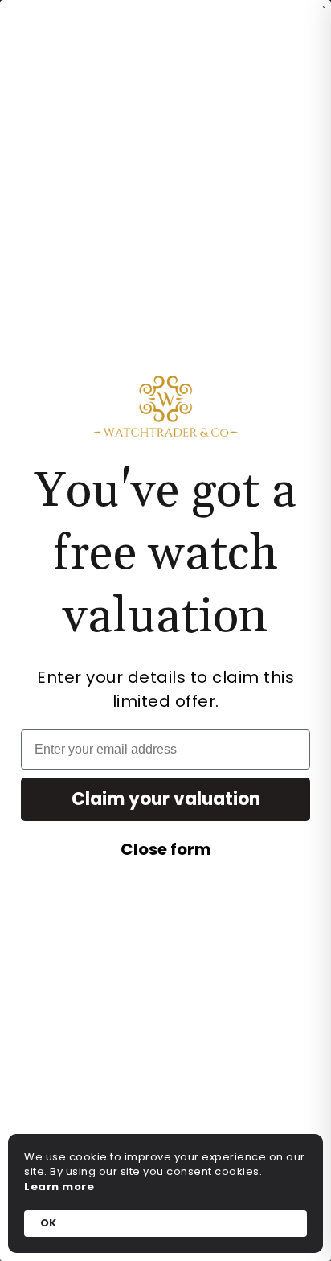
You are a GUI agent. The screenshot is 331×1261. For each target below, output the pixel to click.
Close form (166, 849)
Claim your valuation (166, 799)
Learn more (59, 1187)
